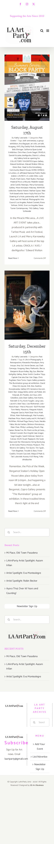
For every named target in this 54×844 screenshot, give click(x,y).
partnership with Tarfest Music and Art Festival (27, 198)
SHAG (20, 205)
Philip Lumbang (26, 427)
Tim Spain (40, 448)
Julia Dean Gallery (26, 397)
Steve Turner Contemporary (26, 207)
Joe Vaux (33, 395)
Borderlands (40, 146)
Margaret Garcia (17, 412)
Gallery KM (25, 389)
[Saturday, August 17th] (27, 88)
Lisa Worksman (33, 403)
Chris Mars (22, 152)
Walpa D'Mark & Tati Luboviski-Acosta (27, 455)
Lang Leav (39, 400)
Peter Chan (15, 427)
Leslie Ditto (33, 176)
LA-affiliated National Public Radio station (28, 175)
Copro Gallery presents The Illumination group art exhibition (27, 382)
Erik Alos (30, 386)
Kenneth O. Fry (16, 400)
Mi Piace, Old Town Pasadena (22, 553)
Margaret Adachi (36, 409)
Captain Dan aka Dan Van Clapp (25, 377)
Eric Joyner (22, 386)
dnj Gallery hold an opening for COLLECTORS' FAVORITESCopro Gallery (26, 160)
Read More (12, 258)
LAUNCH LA (23, 176)
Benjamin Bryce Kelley (19, 371)
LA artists (12, 173)
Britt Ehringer (17, 149)
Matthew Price (14, 418)
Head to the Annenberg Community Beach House (25, 169)
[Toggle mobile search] (41, 30)
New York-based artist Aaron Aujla (27, 192)
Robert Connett (33, 202)
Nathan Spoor (35, 190)
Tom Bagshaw (17, 450)
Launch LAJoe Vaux (18, 403)
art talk (41, 143)
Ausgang (12, 146)
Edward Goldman (17, 164)
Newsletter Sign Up (27, 606)
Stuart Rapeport (28, 439)
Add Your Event (40, 746)
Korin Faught (28, 400)
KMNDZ (41, 170)
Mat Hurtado (38, 415)
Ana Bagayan (24, 143)
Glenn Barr (17, 167)
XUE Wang (33, 456)
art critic (34, 143)
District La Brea (38, 155)
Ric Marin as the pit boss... (34, 430)
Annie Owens (29, 365)
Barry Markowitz (32, 368)
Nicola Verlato (20, 424)
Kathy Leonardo (21, 137)
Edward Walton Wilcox (34, 164)
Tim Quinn (30, 448)
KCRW (34, 170)
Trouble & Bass (30, 450)
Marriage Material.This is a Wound (27, 180)
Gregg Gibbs (23, 392)
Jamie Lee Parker (35, 392)
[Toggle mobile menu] (48, 30)
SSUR (19, 439)
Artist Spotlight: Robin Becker (21, 581)
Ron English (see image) (33, 433)
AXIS (18, 146)
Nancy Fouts (33, 421)
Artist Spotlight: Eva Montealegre (23, 573)
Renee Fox (19, 430)
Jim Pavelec (24, 395)
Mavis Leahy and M (28, 418)
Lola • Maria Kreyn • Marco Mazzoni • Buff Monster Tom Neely (27, 406)
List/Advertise (40, 757)
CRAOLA (41, 152)
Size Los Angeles (31, 205)
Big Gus (33, 371)
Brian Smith (28, 374)
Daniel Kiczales (15, 155)
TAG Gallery (33, 208)
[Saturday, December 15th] (27, 305)
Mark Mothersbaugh (24, 415)
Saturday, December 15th (27, 299)
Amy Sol (20, 365)
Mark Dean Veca (31, 412)
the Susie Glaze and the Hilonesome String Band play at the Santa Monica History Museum (27, 441)
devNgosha (26, 155)
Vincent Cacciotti (23, 453)
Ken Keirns (38, 397)
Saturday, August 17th (27, 81)
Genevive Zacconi (37, 389)
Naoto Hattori (23, 190)
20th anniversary (29, 140)
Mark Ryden (31, 179)
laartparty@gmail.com (16, 759)
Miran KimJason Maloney (26, 187)
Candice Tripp (39, 374)
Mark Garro (20, 179)
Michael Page (22, 421)
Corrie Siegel (32, 152)
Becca (42, 368)
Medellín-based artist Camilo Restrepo (27, 183)
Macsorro (24, 409)
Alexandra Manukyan (30, 362)
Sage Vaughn (16, 436)
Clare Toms (21, 380)
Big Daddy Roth (27, 146)
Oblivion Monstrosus (35, 424)
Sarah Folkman (28, 436)
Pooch (36, 427)
